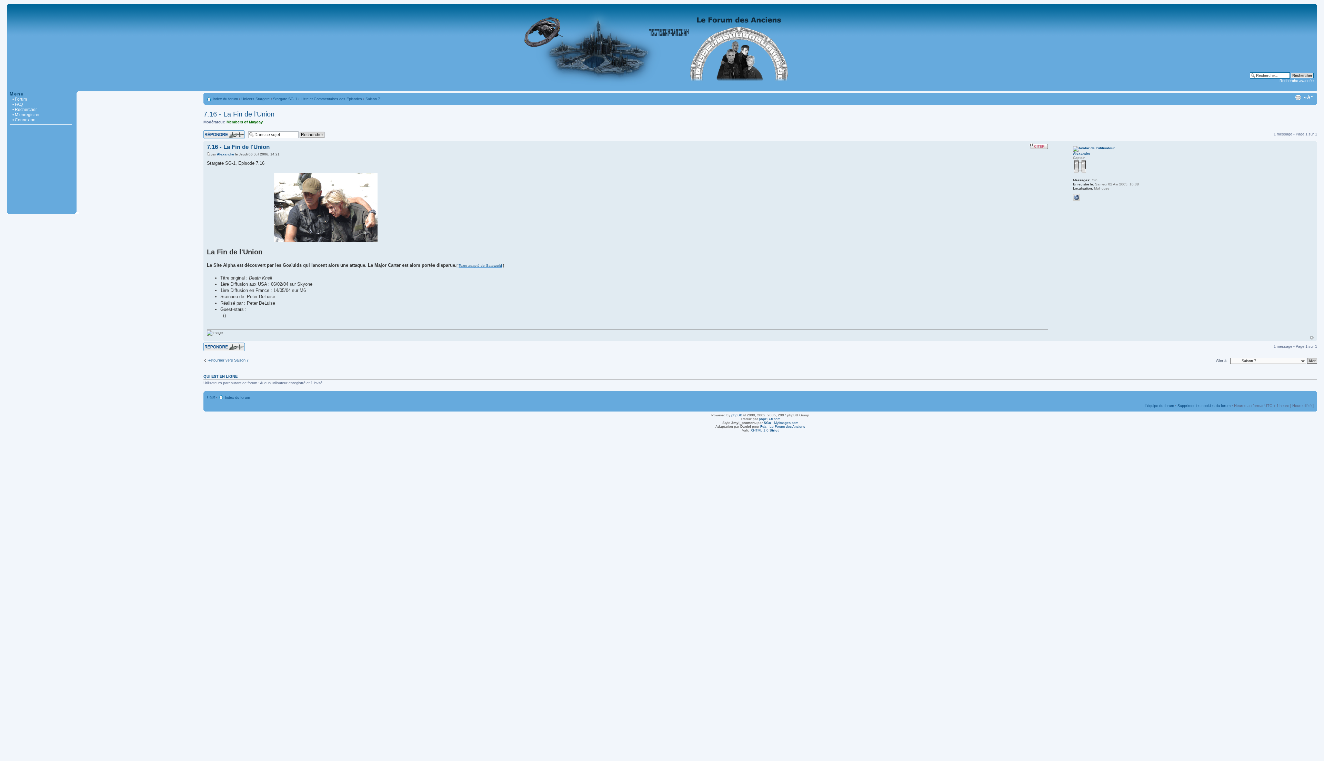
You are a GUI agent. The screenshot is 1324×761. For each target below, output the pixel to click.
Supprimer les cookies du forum (1204, 406)
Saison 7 (372, 99)
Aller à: (1221, 360)
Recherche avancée (1297, 81)
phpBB (736, 415)
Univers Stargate (255, 99)
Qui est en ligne (220, 376)
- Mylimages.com (781, 423)
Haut (1312, 337)
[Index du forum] (662, 88)
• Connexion (24, 120)
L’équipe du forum (1159, 406)
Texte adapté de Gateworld (480, 265)
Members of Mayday (245, 122)
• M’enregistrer (26, 114)
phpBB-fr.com (769, 419)
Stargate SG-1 (285, 99)
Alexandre (225, 154)
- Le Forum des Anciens (782, 426)
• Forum (19, 99)
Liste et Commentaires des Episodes (331, 99)
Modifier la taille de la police (1309, 97)
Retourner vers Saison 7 (228, 360)
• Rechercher (24, 109)
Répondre (211, 132)
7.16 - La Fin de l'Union (238, 114)
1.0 (765, 430)
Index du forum (225, 99)
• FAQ (17, 104)
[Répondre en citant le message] (1039, 146)
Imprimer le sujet (1298, 97)
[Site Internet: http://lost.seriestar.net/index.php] (1076, 197)
